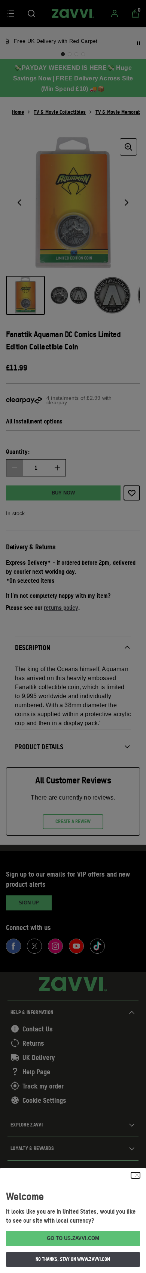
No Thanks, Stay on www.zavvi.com (73, 1259)
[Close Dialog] (135, 1175)
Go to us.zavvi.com (73, 1238)
